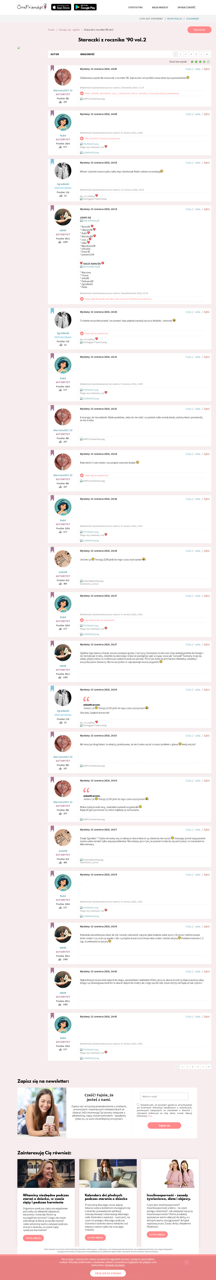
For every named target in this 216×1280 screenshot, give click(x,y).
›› (207, 54)
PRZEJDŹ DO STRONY (108, 1273)
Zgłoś (207, 69)
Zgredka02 (63, 184)
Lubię (197, 69)
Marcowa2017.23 (63, 90)
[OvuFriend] (31, 9)
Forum (51, 29)
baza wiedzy (160, 7)
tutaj (149, 1115)
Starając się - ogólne (69, 29)
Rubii (63, 135)
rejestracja (174, 18)
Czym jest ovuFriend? (151, 18)
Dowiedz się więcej (115, 1265)
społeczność (186, 7)
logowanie (192, 18)
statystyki (135, 7)
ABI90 (63, 230)
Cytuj (188, 69)
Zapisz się (164, 1125)
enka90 (63, 572)
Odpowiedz (199, 29)
